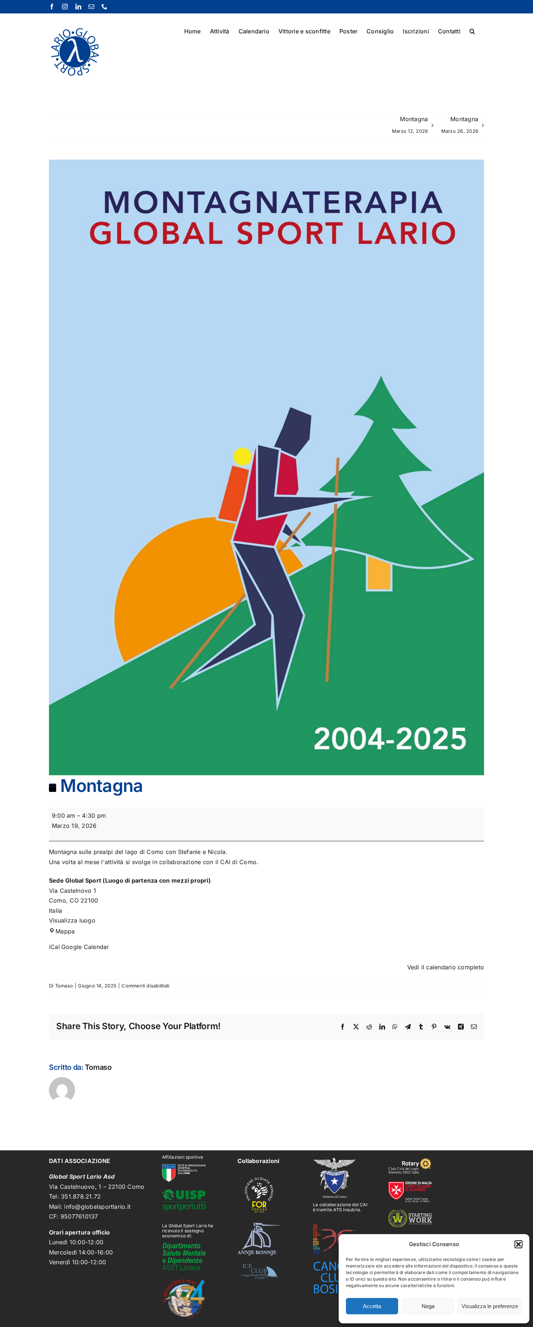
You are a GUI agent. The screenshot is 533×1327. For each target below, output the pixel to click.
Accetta (372, 1306)
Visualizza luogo (72, 920)
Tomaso (64, 986)
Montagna (410, 124)
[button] (518, 1244)
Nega (428, 1306)
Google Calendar (85, 946)
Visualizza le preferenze (490, 1306)
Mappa (65, 931)
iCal (54, 946)
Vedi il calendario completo (445, 967)
